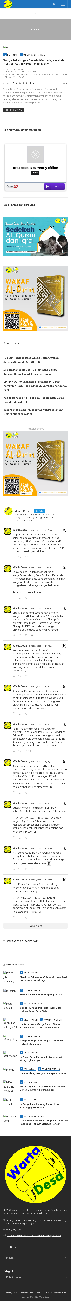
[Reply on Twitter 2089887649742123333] (15, 837)
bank (12, 74)
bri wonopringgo (31, 74)
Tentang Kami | (12, 1292)
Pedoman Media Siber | (30, 1292)
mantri (47, 74)
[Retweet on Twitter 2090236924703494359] (21, 635)
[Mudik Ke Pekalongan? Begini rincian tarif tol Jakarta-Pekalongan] (10, 977)
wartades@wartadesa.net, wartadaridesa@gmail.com (34, 1235)
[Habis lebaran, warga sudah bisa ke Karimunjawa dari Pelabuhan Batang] (10, 1023)
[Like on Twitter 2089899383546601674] (27, 792)
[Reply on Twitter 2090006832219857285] (15, 713)
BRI (18, 74)
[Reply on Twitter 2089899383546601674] (15, 792)
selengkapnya (14, 110)
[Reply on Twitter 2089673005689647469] (15, 869)
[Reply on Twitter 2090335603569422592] (15, 597)
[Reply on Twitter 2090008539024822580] (15, 676)
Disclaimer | (47, 1292)
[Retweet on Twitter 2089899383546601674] (21, 792)
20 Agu (48, 567)
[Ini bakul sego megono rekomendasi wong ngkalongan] (10, 1054)
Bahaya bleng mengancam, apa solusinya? (43, 1073)
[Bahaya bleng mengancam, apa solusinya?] (8, 1069)
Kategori (8, 1271)
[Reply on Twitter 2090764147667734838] (15, 557)
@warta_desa (35, 530)
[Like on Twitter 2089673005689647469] (27, 869)
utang (21, 77)
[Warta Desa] (7, 4)
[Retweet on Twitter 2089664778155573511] (21, 917)
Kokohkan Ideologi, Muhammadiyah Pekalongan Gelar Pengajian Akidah (33, 411)
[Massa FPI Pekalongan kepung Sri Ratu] (9, 990)
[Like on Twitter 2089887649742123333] (27, 837)
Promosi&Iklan (59, 1292)
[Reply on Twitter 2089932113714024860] (15, 751)
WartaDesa (20, 530)
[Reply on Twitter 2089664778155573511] (15, 917)
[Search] (54, 4)
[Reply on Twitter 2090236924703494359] (15, 635)
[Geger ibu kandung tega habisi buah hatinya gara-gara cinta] (10, 1005)
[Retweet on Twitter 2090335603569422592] (21, 597)
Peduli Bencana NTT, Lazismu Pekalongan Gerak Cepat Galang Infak (33, 400)
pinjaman (10, 77)
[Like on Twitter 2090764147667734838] (27, 557)
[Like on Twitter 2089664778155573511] (27, 917)
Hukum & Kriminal (26, 72)
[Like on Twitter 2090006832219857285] (27, 713)
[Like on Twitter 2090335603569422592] (27, 597)
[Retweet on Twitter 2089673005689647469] (21, 869)
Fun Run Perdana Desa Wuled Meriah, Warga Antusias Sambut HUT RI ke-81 (31, 360)
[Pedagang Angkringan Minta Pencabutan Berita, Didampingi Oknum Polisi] (10, 1086)
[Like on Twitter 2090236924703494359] (27, 635)
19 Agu (48, 646)
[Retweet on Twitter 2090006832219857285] (21, 713)
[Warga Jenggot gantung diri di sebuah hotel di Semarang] (10, 1037)
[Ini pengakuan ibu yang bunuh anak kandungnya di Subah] (10, 1102)
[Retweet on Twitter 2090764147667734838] (21, 557)
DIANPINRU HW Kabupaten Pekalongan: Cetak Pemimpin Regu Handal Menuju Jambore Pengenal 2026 (35, 386)
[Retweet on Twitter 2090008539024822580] (21, 676)
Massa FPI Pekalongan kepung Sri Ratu (41, 994)
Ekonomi (9, 72)
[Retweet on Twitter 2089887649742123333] (21, 837)
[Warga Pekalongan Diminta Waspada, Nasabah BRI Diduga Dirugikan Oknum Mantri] (6, 47)
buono (12, 69)
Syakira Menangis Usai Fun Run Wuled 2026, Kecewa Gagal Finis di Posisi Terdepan (30, 372)
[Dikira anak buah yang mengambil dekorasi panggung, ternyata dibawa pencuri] (10, 1118)
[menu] (63, 4)
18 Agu (48, 848)
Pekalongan (60, 74)
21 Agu (48, 530)
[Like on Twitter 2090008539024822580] (27, 676)
